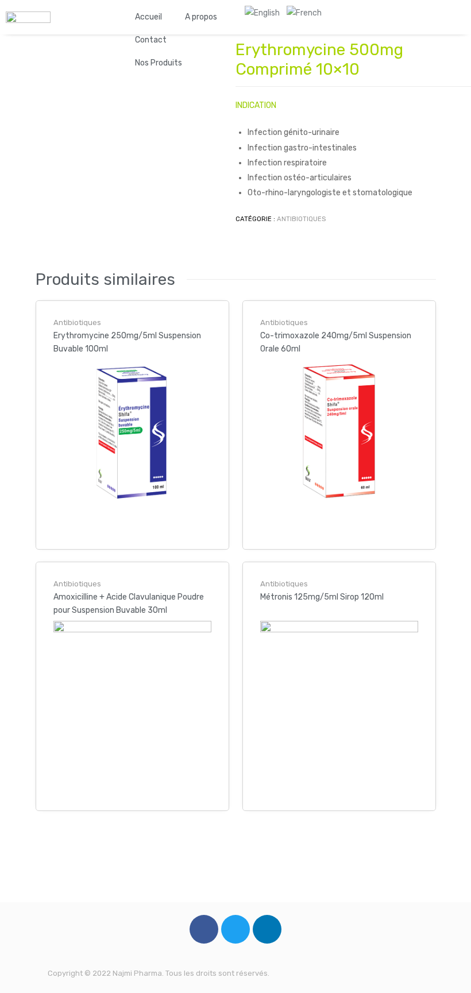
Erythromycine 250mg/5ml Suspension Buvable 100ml (127, 342)
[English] (262, 13)
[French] (304, 13)
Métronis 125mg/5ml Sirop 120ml (322, 597)
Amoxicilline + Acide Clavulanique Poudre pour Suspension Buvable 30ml (128, 603)
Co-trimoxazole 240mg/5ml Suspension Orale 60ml (335, 342)
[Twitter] (235, 929)
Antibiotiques (301, 219)
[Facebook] (204, 929)
